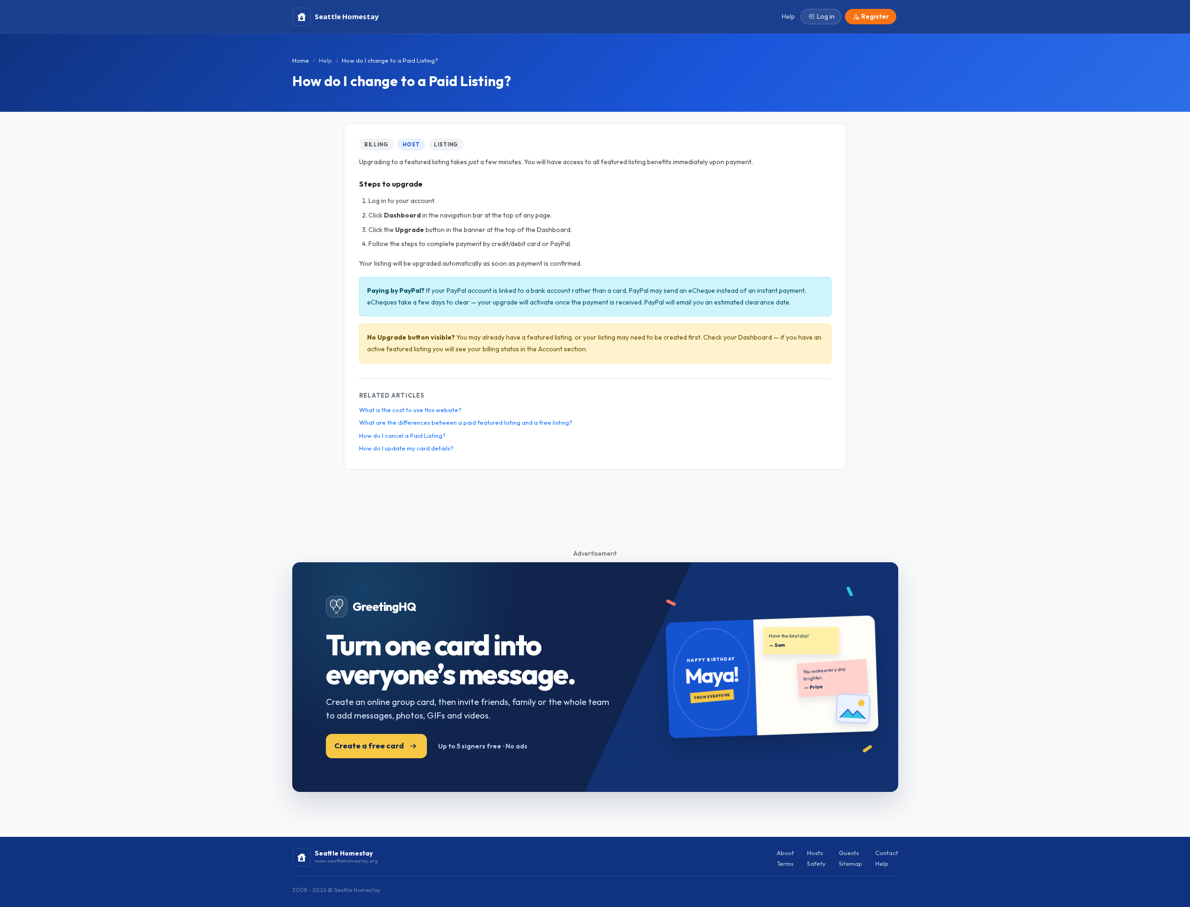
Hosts (815, 852)
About (785, 852)
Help (325, 60)
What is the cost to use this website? (410, 410)
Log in (826, 16)
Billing (376, 144)
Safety (816, 863)
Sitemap (850, 863)
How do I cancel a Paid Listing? (402, 435)
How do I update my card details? (406, 448)
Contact (886, 852)
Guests (849, 852)
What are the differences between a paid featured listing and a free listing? (465, 422)
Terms (785, 863)
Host (411, 144)
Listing (446, 144)
